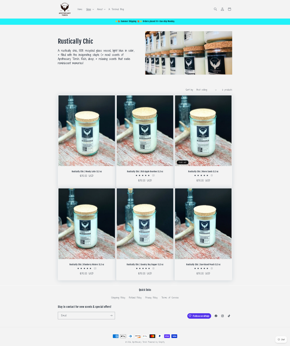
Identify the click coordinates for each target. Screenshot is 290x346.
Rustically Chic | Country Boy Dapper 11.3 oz (145, 264)
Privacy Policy (151, 297)
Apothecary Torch (139, 342)
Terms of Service (170, 297)
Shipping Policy (118, 297)
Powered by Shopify (156, 342)
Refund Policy (135, 297)
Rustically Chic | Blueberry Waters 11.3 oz (86, 264)
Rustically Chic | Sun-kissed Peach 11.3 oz (203, 264)
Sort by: (189, 89)
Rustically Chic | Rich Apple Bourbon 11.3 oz (145, 171)
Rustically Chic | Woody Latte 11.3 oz (87, 171)
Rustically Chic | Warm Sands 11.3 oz (203, 171)
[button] (89, 9)
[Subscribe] (111, 315)
